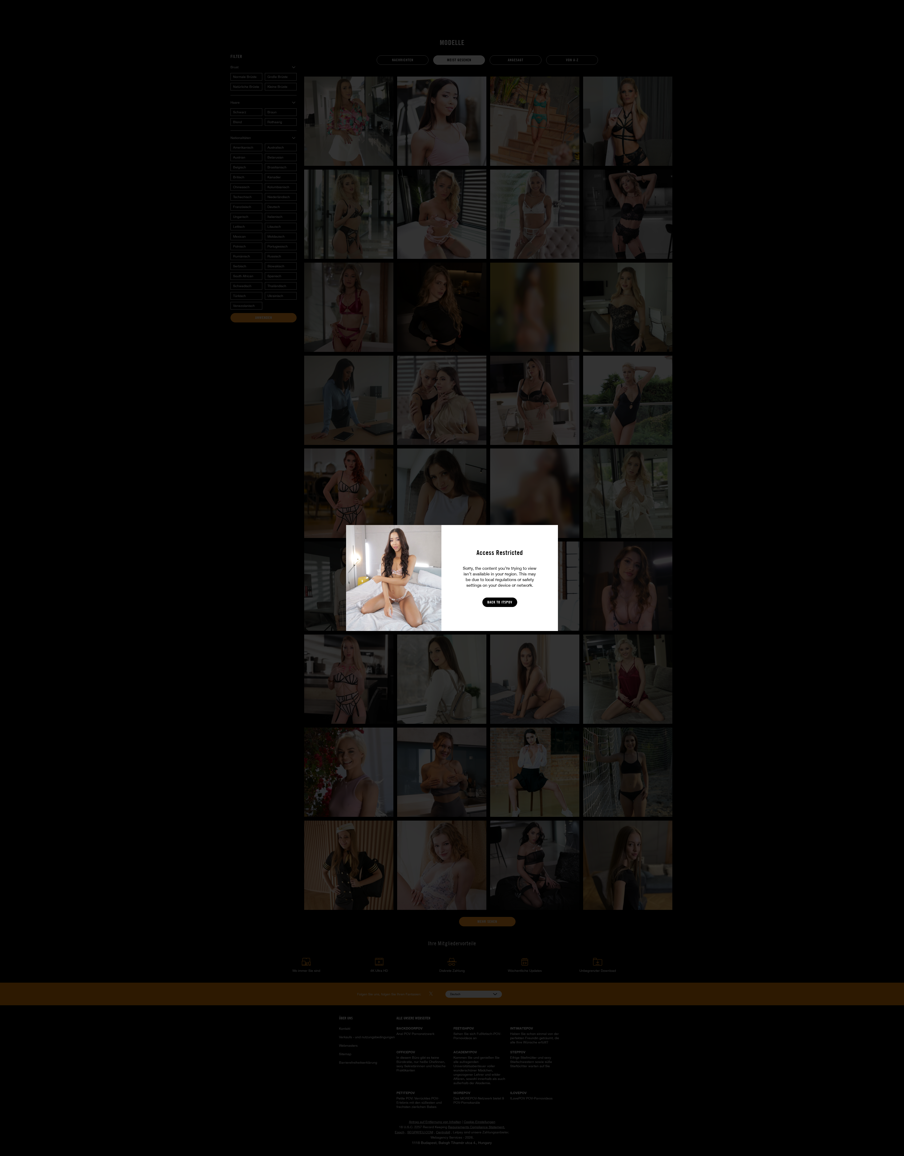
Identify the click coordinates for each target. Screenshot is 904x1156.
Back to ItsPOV (499, 602)
